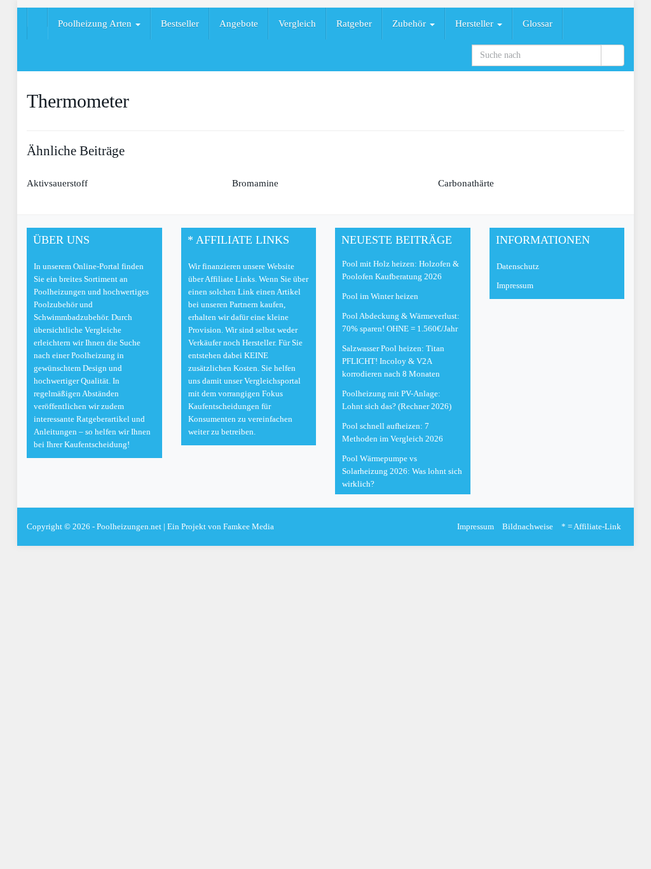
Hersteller (475, 23)
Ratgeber (354, 23)
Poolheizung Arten (96, 23)
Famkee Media (248, 526)
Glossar (537, 23)
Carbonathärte (466, 183)
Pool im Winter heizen (380, 296)
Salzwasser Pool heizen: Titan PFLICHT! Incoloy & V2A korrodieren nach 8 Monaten (393, 361)
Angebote (238, 23)
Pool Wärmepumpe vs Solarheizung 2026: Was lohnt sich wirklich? (402, 471)
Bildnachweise (527, 526)
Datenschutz (518, 266)
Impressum (515, 285)
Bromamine (255, 183)
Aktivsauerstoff (57, 183)
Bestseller (180, 23)
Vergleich (297, 23)
